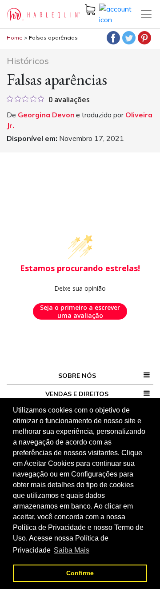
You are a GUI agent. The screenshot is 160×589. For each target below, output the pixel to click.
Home (15, 37)
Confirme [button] (80, 573)
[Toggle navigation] (146, 14)
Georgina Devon (46, 114)
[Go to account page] (119, 13)
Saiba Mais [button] (71, 550)
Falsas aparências (53, 37)
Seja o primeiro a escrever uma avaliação (80, 311)
